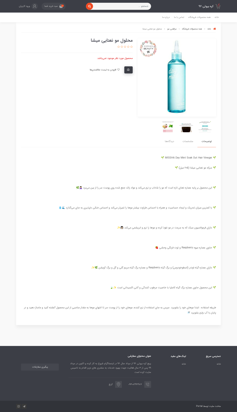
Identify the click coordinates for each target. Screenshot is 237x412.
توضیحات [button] (207, 141)
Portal (199, 406)
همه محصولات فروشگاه (199, 17)
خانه (217, 17)
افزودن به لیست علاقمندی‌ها (103, 70)
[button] (54, 6)
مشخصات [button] (188, 141)
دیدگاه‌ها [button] (169, 141)
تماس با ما (179, 17)
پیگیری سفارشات (40, 367)
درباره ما (166, 17)
